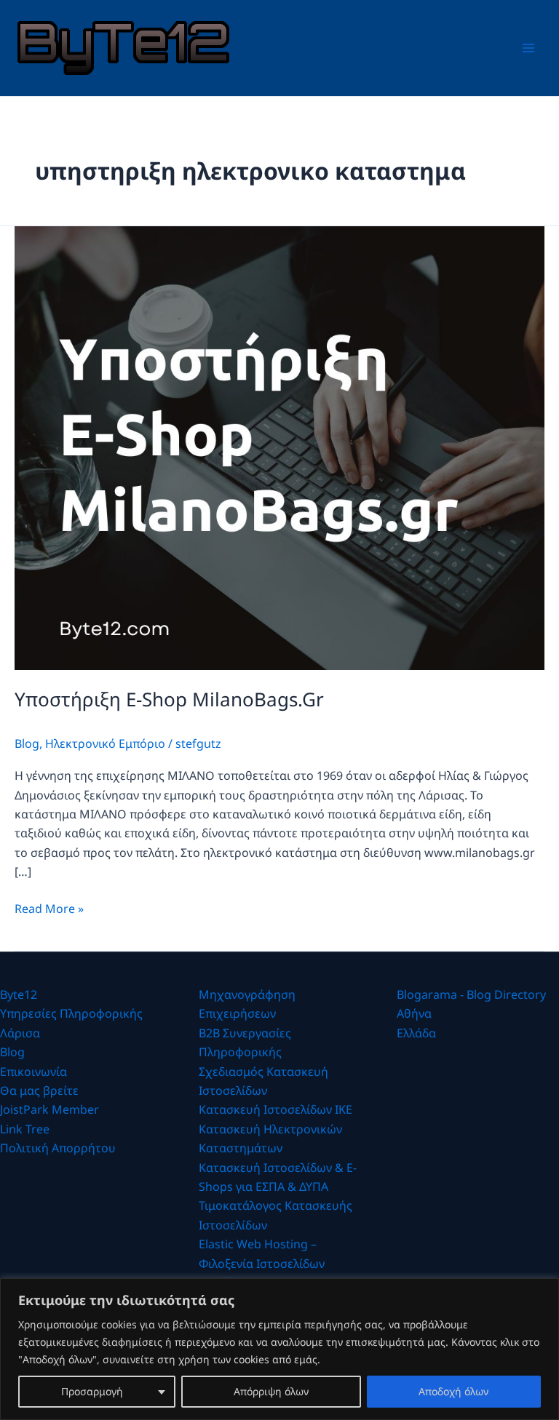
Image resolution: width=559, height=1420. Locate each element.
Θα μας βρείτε (39, 1090)
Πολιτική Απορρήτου (58, 1148)
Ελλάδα (416, 1033)
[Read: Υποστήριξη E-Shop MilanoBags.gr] (279, 447)
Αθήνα (414, 1013)
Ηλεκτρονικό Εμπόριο (105, 743)
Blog (27, 743)
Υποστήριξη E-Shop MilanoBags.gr (169, 699)
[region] (279, 1349)
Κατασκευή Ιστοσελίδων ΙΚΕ (275, 1109)
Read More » (49, 909)
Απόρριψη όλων (271, 1391)
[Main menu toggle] (528, 48)
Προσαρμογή (92, 1391)
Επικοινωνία (33, 1072)
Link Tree (24, 1129)
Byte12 (18, 994)
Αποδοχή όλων (453, 1391)
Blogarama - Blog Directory (471, 994)
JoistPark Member (49, 1109)
